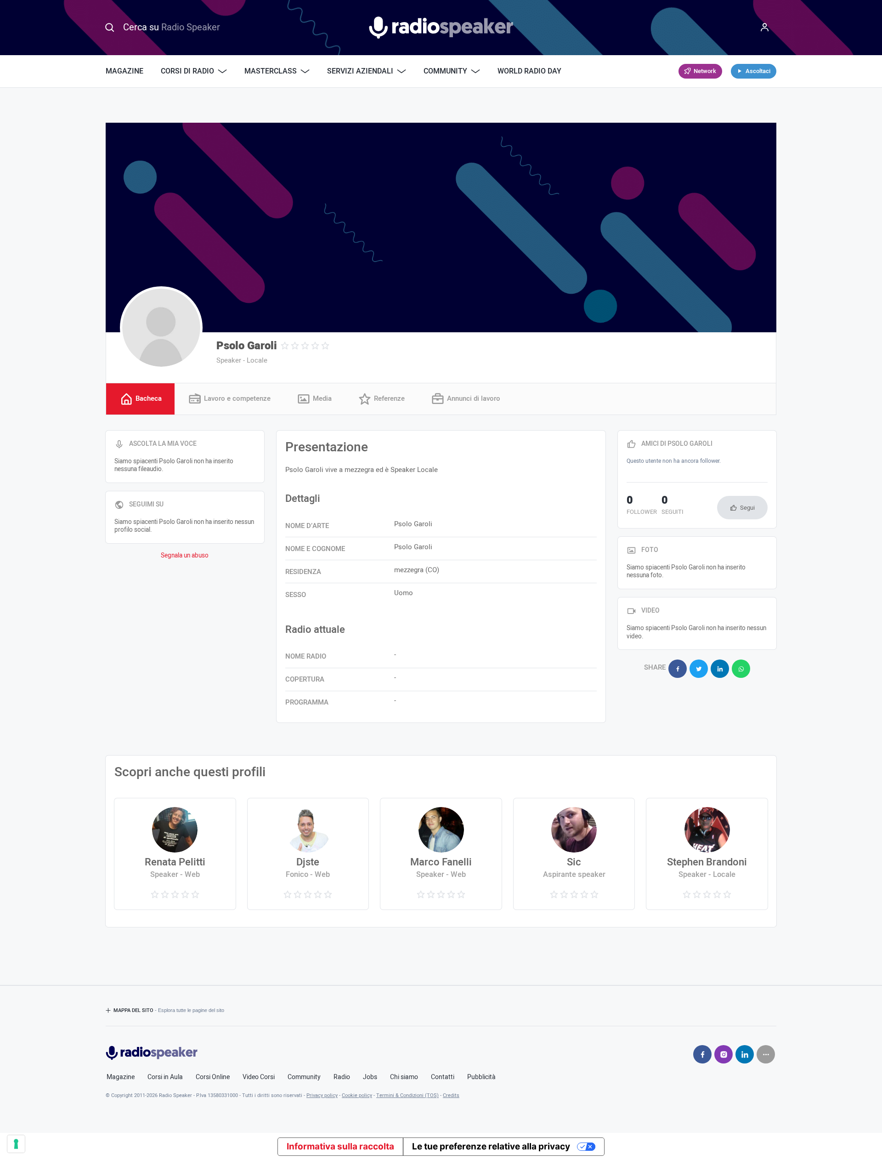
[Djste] (308, 854)
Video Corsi (259, 1077)
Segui (747, 507)
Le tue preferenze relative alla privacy (491, 1146)
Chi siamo (404, 1077)
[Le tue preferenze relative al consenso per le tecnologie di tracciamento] (16, 1144)
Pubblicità (481, 1077)
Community (304, 1077)
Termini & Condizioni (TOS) (407, 1095)
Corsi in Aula (165, 1077)
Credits (451, 1095)
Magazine (124, 71)
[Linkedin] (744, 1054)
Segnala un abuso (185, 555)
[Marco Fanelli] (440, 854)
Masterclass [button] (270, 71)
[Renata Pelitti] (174, 854)
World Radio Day (529, 71)
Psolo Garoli (246, 346)
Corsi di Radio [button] (187, 71)
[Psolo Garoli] (161, 327)
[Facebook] (702, 1054)
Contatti (442, 1077)
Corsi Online (213, 1077)
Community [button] (445, 71)
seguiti (673, 506)
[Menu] (764, 27)
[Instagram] (723, 1054)
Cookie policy (357, 1095)
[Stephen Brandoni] (706, 854)
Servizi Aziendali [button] (360, 71)
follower (642, 506)
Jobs (370, 1077)
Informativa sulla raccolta (340, 1146)
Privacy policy (322, 1095)
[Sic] (574, 854)
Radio (342, 1077)
